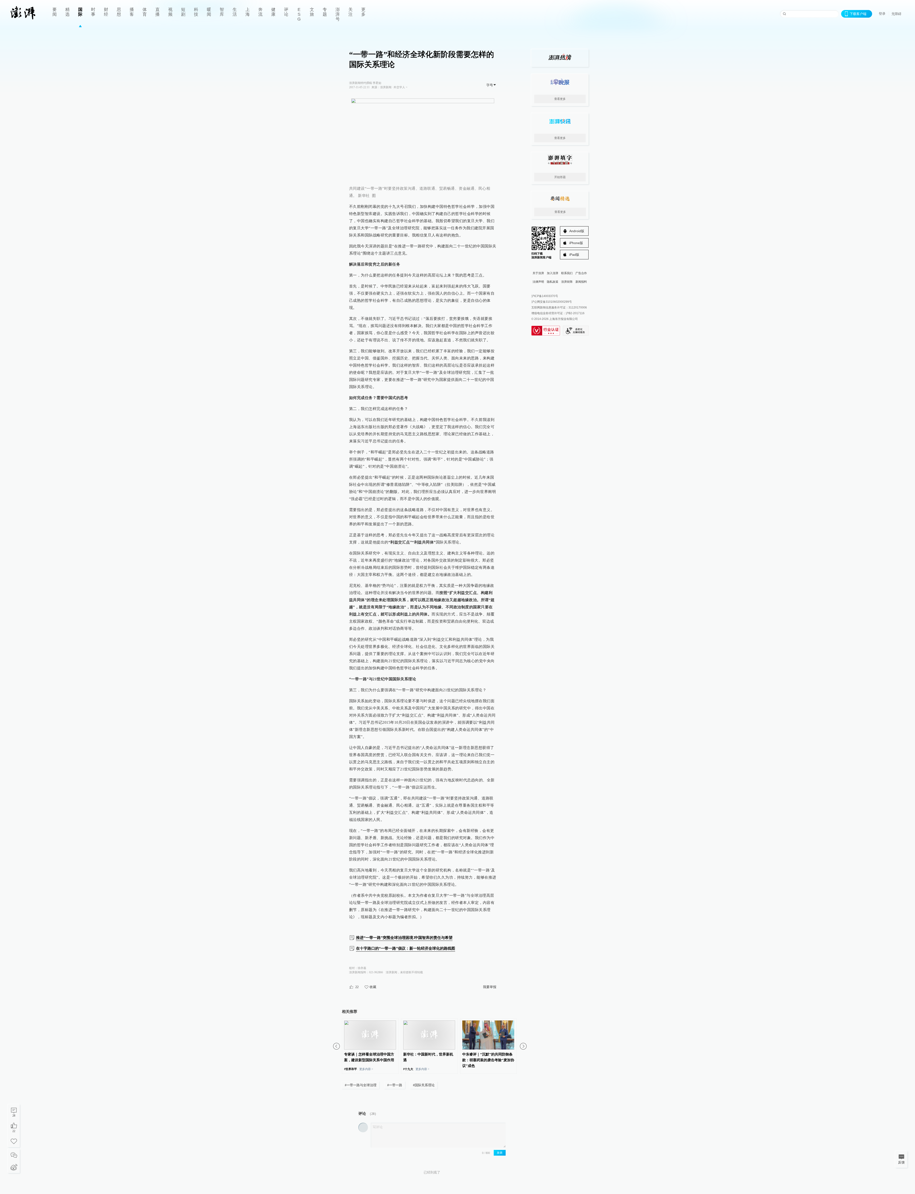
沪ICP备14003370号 (544, 296)
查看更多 (560, 99)
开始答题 (560, 177)
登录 (882, 13)
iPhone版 (576, 243)
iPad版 (574, 254)
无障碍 (896, 14)
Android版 (576, 231)
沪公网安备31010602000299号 (551, 301)
